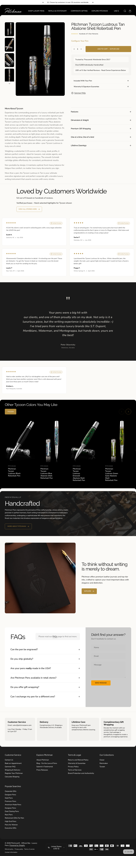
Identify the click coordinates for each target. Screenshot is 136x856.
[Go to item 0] (9, 29)
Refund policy (9, 849)
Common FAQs (80, 93)
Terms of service (29, 849)
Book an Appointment (13, 763)
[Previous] (43, 2)
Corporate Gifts (10, 791)
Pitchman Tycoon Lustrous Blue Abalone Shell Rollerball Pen (46, 473)
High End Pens (10, 821)
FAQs (55, 636)
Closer (102, 760)
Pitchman (12, 466)
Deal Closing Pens (12, 811)
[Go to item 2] (9, 45)
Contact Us (9, 760)
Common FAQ (10, 767)
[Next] (92, 2)
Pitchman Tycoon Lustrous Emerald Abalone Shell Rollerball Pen (79, 474)
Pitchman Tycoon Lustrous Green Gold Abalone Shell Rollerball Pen (111, 474)
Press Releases (42, 770)
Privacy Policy (73, 767)
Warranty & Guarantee (76, 763)
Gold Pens (9, 798)
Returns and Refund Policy (78, 760)
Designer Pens (10, 795)
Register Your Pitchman (14, 773)
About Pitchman (42, 760)
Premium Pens (10, 801)
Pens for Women (11, 825)
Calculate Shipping (12, 777)
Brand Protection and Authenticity (81, 773)
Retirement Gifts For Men (14, 818)
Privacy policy (19, 849)
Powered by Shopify (17, 845)
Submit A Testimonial (44, 767)
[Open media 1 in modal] (40, 59)
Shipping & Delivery (12, 770)
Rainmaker (104, 763)
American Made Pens (13, 805)
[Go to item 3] (9, 60)
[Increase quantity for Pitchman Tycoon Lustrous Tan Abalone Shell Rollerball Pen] (81, 49)
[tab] (10, 411)
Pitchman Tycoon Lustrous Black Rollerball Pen (14, 472)
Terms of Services (74, 770)
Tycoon (102, 767)
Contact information (11, 852)
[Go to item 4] (9, 76)
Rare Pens (9, 815)
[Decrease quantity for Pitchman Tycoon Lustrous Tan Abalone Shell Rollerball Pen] (73, 49)
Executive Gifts (10, 828)
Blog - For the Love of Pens (46, 763)
